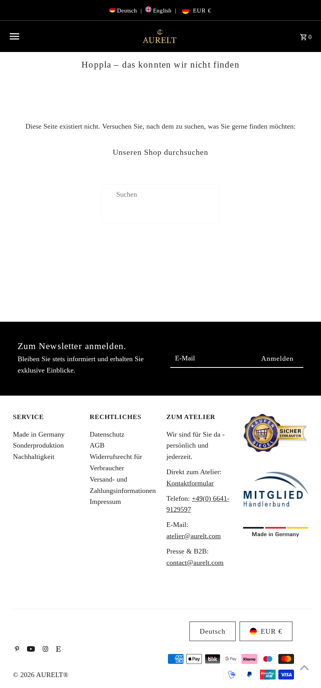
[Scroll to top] (304, 667)
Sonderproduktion (38, 445)
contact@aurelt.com (195, 562)
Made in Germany (39, 434)
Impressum (105, 501)
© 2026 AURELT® (41, 675)
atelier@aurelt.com (193, 536)
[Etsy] (57, 650)
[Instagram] (44, 650)
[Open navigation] (72, 36)
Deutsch (127, 10)
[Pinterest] (16, 650)
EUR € (202, 10)
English (162, 10)
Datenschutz (107, 434)
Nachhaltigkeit (33, 456)
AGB (97, 445)
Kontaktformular (190, 483)
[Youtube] (30, 650)
